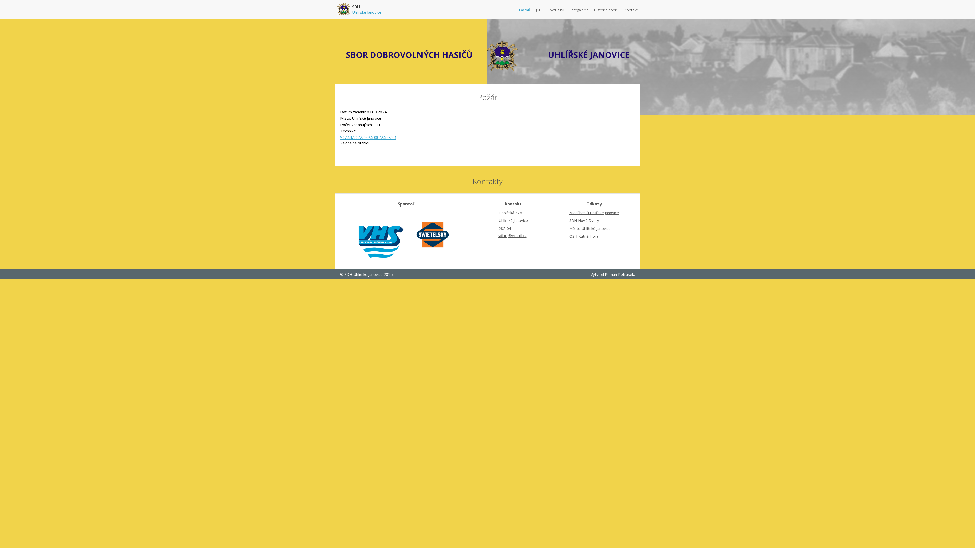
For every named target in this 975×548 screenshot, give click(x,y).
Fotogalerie (580, 9)
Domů (525, 9)
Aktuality (557, 9)
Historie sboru (607, 9)
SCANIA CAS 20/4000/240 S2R (368, 137)
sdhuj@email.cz (512, 235)
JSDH (540, 9)
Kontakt (631, 9)
